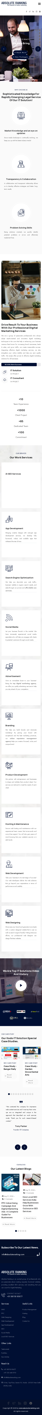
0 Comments (8, 1199)
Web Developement (7, 1321)
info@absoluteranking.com (12, 1377)
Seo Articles (5, 1357)
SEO (2, 1329)
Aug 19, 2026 (30, 1190)
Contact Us (25, 1321)
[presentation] (17, 1147)
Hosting (24, 1313)
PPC (2, 1313)
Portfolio (4, 1353)
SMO (3, 1309)
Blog (23, 1317)
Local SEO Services (7, 1336)
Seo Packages (21, 57)
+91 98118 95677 (15, 1296)
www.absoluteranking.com (29, 1408)
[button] (38, 49)
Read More (22, 53)
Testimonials (5, 1349)
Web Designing (6, 1317)
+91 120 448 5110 (10, 1373)
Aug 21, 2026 (8, 1196)
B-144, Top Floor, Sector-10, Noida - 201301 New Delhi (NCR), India (22, 1384)
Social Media (5, 1333)
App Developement (7, 1325)
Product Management (29, 1309)
